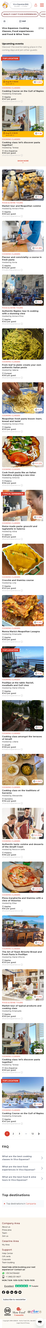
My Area (5, 1245)
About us (6, 1227)
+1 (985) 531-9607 (13, 1277)
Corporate (6, 1259)
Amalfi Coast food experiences (20, 14)
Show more (23, 161)
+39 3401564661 (13, 1273)
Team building (8, 1262)
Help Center (7, 1253)
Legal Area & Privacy (23, 1323)
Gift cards (6, 1256)
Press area (6, 1230)
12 (33, 1134)
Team (4, 1233)
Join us (5, 1236)
